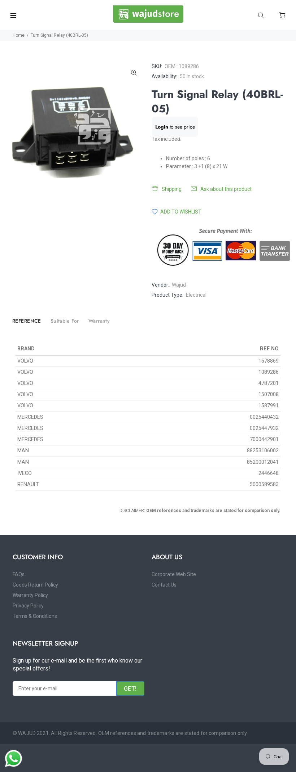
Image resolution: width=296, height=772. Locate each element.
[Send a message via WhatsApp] (13, 758)
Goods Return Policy (35, 585)
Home (19, 35)
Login (161, 126)
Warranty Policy (30, 595)
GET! (130, 688)
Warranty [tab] (99, 320)
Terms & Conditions (35, 616)
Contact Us (164, 585)
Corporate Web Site (174, 574)
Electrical (196, 295)
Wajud (179, 285)
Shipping (172, 189)
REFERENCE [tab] (26, 320)
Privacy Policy (28, 606)
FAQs (19, 574)
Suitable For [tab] (65, 320)
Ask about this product (226, 189)
